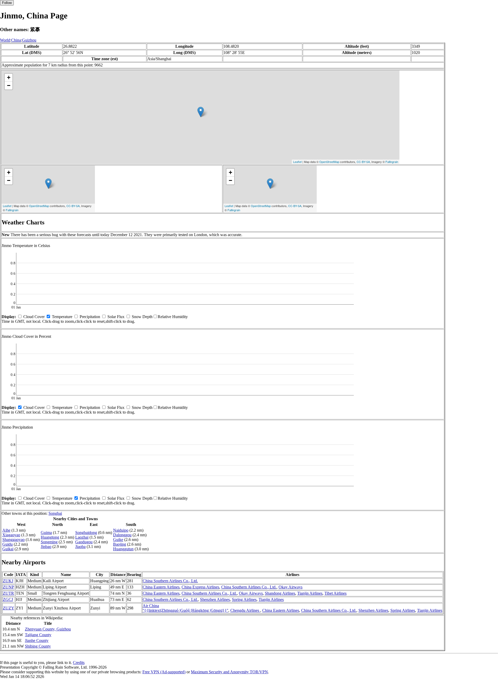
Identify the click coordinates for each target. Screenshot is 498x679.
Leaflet (297, 162)
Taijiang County (38, 635)
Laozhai (81, 537)
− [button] (8, 85)
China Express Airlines (200, 587)
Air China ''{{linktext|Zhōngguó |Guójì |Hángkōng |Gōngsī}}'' (185, 608)
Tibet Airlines (335, 593)
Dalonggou (122, 535)
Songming (49, 542)
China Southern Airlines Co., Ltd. (170, 581)
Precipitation (90, 316)
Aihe (6, 530)
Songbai (55, 513)
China (16, 40)
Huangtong (50, 537)
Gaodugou (84, 542)
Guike (118, 539)
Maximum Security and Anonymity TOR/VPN (229, 672)
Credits (79, 662)
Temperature (62, 316)
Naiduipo (120, 530)
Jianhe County (37, 640)
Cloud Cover (34, 316)
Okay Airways (290, 587)
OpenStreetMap (329, 162)
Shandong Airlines (280, 593)
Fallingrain (391, 162)
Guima (46, 532)
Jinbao (46, 546)
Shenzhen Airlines (215, 599)
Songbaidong (86, 532)
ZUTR (8, 593)
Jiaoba (80, 546)
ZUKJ (8, 581)
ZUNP (8, 587)
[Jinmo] (200, 112)
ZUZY (8, 608)
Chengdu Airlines (245, 610)
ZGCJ (8, 599)
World (5, 40)
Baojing (119, 544)
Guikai (7, 549)
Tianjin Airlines (309, 593)
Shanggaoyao (13, 539)
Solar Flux (116, 316)
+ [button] (8, 77)
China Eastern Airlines (161, 587)
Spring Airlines (244, 599)
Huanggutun (123, 549)
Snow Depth (142, 316)
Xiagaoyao (11, 535)
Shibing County (38, 646)
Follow (7, 3)
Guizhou (29, 40)
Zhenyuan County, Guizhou (48, 629)
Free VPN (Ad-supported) (163, 672)
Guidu (7, 544)
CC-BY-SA (363, 162)
